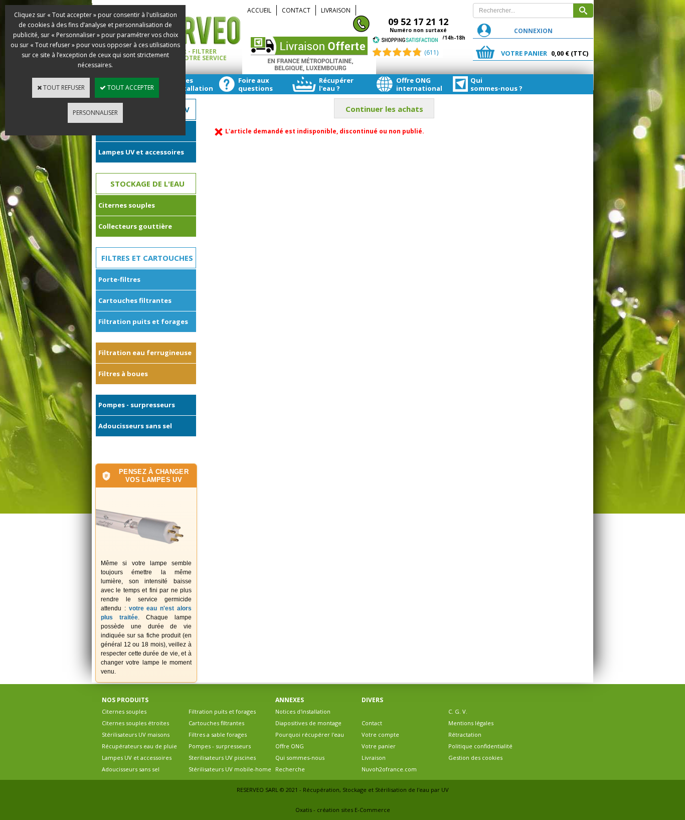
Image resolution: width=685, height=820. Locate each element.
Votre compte (380, 734)
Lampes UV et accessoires (141, 151)
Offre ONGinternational (419, 84)
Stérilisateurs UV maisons (135, 734)
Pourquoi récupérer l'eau (309, 734)
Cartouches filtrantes (135, 300)
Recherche (290, 769)
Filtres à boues (123, 373)
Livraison (336, 10)
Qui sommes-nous (299, 757)
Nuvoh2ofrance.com (389, 769)
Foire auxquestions (255, 84)
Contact (296, 10)
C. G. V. (457, 711)
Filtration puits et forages (143, 321)
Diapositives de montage (308, 723)
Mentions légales (470, 723)
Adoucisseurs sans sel (135, 425)
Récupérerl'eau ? (336, 84)
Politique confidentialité (480, 746)
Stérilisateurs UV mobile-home (230, 769)
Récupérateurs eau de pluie (139, 746)
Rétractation (464, 734)
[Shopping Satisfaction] (405, 41)
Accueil (259, 10)
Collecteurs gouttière (135, 226)
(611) (431, 52)
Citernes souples (126, 205)
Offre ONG (289, 746)
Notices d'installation (302, 711)
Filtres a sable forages (218, 734)
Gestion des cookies (475, 757)
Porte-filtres (119, 279)
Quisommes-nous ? (493, 84)
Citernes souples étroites (135, 723)
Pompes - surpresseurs (136, 404)
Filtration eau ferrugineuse (145, 352)
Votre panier (379, 746)
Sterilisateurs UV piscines (222, 757)
